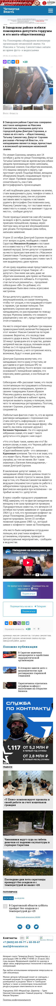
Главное (7, 766)
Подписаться (28, 593)
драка (23, 640)
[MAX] (5, 62)
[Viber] (19, 623)
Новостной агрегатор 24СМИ (28, 917)
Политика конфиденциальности (17, 1000)
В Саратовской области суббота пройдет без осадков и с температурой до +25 (28, 908)
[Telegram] (9, 62)
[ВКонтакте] (13, 62)
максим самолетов (21, 635)
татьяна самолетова (41, 635)
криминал (7, 635)
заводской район (11, 640)
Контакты (10, 938)
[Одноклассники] (17, 62)
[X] (15, 623)
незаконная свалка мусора (32, 638)
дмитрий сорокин (11, 638)
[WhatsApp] (23, 623)
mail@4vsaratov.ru (15, 946)
